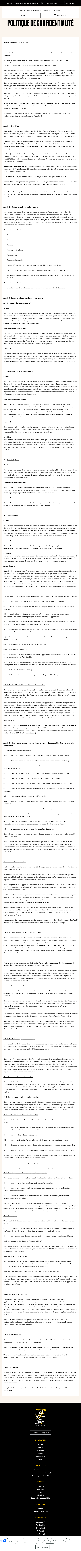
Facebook (39, 1525)
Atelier (40, 1447)
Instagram (39, 1522)
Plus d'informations (41, 1470)
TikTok (39, 1531)
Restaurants (61, 15)
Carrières (40, 1489)
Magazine (40, 1450)
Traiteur (40, 1508)
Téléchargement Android (39, 1472)
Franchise (40, 1486)
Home (40, 1444)
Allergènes (40, 1495)
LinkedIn (39, 1528)
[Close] (77, 1539)
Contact (41, 1459)
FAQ (40, 1492)
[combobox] (52, 3)
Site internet (8, 1390)
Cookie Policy (50, 1543)
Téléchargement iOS (39, 1475)
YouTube (39, 1534)
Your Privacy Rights (42, 1547)
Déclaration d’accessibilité (40, 1498)
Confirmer (70, 3)
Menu (23, 15)
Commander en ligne (40, 1511)
